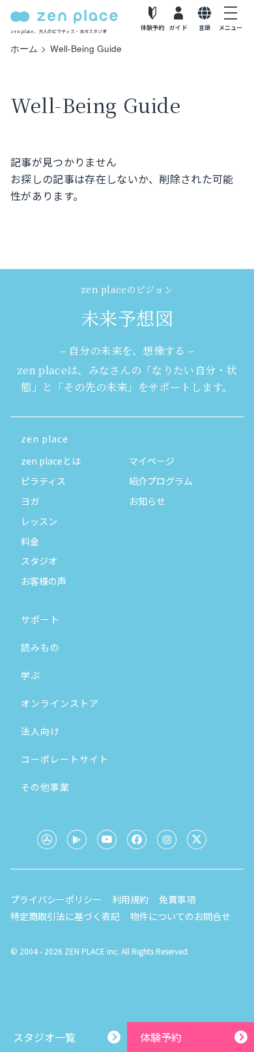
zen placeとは (51, 460)
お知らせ (147, 500)
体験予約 (161, 1037)
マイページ (152, 460)
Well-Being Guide (86, 48)
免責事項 (177, 899)
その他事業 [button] (45, 786)
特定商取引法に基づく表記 (65, 916)
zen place (44, 438)
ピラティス (43, 480)
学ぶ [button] (30, 675)
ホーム (24, 48)
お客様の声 (43, 580)
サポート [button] (40, 619)
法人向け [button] (40, 731)
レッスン (39, 521)
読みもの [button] (40, 647)
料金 (30, 541)
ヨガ (30, 500)
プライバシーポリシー (56, 899)
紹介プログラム (161, 480)
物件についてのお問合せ (180, 916)
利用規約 (130, 899)
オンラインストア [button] (60, 703)
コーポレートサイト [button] (65, 758)
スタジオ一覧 (44, 1037)
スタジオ (39, 560)
